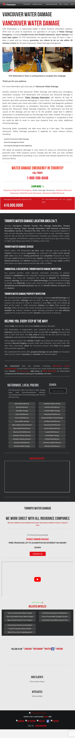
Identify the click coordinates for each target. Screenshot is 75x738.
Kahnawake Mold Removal (52, 425)
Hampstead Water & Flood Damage (52, 418)
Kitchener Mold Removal (52, 446)
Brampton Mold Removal (21, 442)
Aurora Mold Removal (22, 418)
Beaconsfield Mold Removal (21, 428)
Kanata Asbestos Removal (52, 428)
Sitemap (46, 717)
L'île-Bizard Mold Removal (52, 421)
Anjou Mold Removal (22, 414)
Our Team (66, 4)
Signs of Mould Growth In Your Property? (19, 620)
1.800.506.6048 (40, 726)
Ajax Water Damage (22, 410)
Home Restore (27, 4)
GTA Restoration (23, 371)
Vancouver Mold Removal (53, 193)
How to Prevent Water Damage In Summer (55, 616)
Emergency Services (37, 4)
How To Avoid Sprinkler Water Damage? (20, 613)
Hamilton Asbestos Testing (52, 403)
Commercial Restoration (51, 4)
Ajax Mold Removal (22, 407)
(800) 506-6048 (49, 371)
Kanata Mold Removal (52, 432)
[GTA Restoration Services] (37, 713)
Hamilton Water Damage (52, 410)
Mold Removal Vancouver (31, 193)
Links (50, 717)
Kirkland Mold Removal (52, 439)
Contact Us (38, 554)
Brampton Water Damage (22, 446)
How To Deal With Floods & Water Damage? (20, 616)
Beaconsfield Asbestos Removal (21, 425)
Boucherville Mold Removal (21, 432)
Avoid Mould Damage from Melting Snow (54, 613)
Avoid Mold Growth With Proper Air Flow (55, 620)
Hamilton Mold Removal (52, 407)
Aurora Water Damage (22, 421)
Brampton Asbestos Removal (22, 435)
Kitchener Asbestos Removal (52, 442)
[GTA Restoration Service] (9, 4)
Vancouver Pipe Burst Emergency (17, 190)
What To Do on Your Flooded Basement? (20, 632)
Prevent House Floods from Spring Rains (20, 625)
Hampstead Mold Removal (52, 414)
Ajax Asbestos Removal (22, 403)
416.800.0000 (13, 205)
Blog (60, 4)
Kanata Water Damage (52, 435)
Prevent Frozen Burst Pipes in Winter (20, 628)
